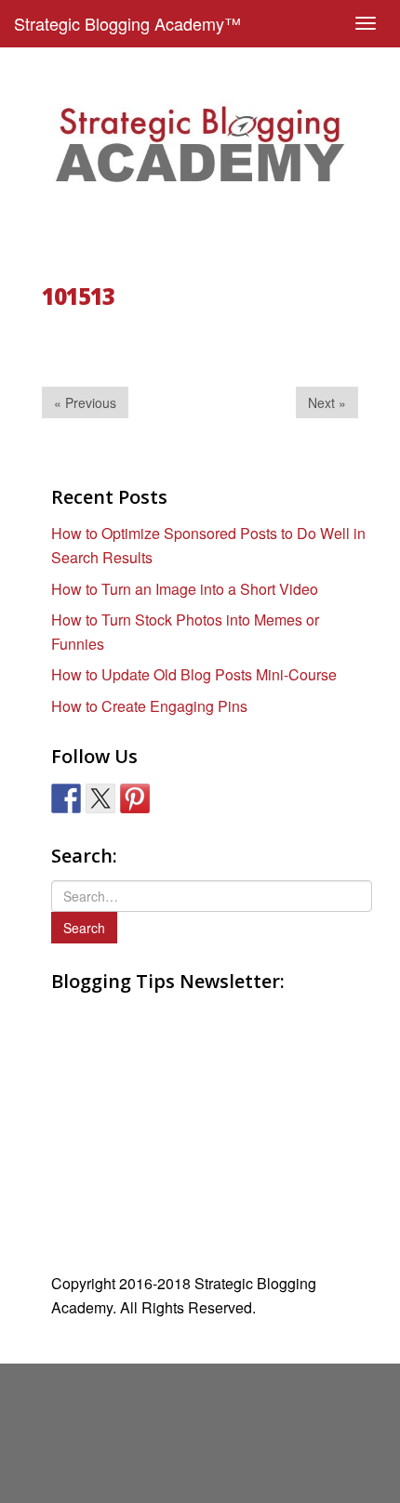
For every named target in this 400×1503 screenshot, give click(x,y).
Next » (327, 402)
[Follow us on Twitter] (100, 798)
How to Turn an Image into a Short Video (184, 589)
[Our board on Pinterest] (135, 798)
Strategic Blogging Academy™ (127, 23)
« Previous (85, 402)
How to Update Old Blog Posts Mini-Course (194, 674)
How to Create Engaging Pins (149, 706)
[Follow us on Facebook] (66, 798)
